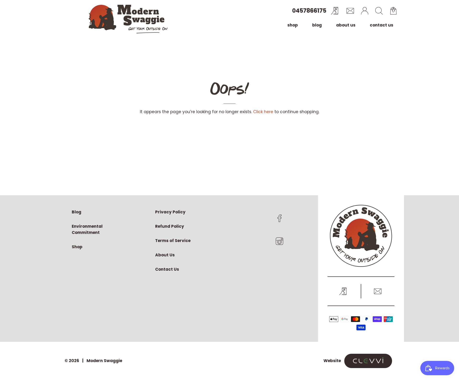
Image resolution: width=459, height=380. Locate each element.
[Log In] (364, 11)
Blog (317, 25)
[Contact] (350, 11)
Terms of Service (173, 240)
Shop (292, 25)
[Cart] (393, 11)
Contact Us (381, 25)
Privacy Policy (170, 212)
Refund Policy (169, 226)
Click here (263, 112)
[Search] (379, 11)
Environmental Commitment (87, 229)
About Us (345, 25)
